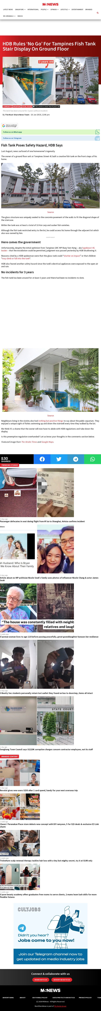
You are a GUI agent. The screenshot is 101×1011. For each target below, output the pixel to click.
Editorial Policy (39, 998)
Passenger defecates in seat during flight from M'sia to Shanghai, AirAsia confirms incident (42, 521)
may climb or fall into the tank (15, 258)
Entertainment (77, 9)
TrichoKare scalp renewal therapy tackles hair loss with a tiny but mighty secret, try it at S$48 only (46, 860)
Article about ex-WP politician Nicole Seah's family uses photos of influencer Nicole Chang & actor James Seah (49, 579)
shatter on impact (72, 255)
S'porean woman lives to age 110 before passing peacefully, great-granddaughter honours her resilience (49, 636)
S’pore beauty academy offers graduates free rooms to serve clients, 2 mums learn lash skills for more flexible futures (48, 895)
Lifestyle (64, 9)
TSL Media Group (60, 1006)
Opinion (53, 9)
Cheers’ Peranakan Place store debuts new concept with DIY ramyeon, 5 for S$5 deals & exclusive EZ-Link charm (49, 825)
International (33, 9)
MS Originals (8, 16)
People (44, 9)
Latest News (8, 9)
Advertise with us (62, 980)
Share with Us (40, 980)
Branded (88, 9)
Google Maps (47, 442)
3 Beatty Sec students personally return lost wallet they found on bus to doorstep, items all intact (46, 693)
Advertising (8, 998)
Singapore (19, 9)
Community (7, 106)
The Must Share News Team (17, 114)
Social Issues (27, 106)
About (23, 998)
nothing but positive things (50, 420)
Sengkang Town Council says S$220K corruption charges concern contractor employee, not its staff (46, 749)
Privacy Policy (85, 998)
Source (50, 212)
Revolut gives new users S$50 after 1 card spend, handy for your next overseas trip (39, 790)
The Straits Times (29, 442)
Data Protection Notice (64, 998)
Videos (20, 16)
